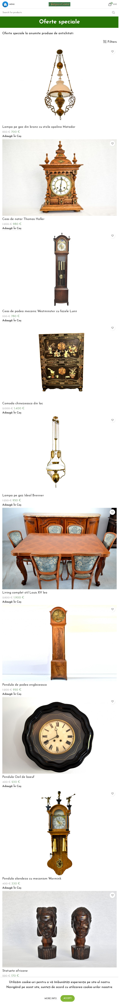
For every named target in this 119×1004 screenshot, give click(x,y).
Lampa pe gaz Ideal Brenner (23, 495)
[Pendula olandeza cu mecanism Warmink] (59, 832)
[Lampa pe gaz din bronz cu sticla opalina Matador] (59, 85)
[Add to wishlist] (112, 51)
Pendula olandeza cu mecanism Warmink (31, 878)
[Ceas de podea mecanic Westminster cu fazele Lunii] (59, 269)
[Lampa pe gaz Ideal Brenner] (59, 454)
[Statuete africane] (59, 929)
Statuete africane (15, 970)
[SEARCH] (113, 12)
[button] (11, 136)
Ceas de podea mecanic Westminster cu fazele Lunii (39, 311)
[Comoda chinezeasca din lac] (59, 362)
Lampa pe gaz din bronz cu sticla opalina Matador (38, 127)
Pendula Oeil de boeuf (18, 777)
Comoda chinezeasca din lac (22, 403)
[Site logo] (59, 4)
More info (50, 998)
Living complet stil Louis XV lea (24, 592)
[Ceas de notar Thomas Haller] (59, 177)
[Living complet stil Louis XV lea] (59, 548)
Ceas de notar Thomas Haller (23, 219)
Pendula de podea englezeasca (24, 684)
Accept (68, 998)
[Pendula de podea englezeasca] (59, 643)
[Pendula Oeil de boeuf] (59, 735)
